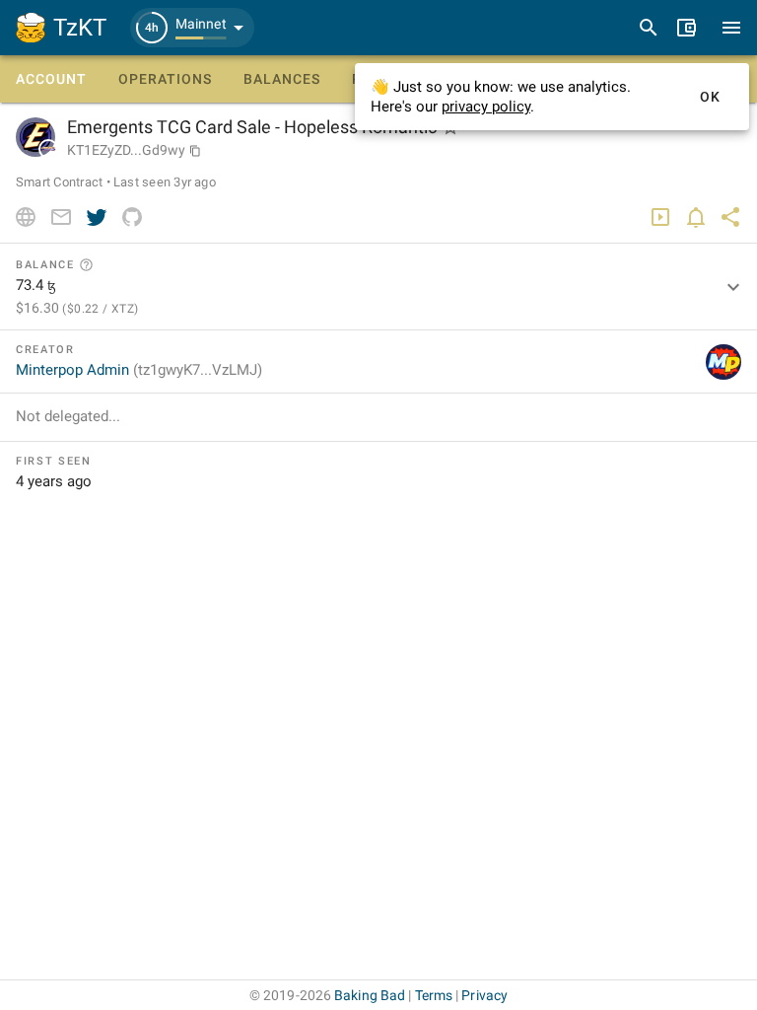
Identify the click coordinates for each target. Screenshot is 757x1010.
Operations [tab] (165, 79)
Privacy (484, 995)
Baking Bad (369, 995)
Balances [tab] (281, 79)
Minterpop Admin (139, 370)
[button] (192, 27)
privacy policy (486, 106)
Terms (434, 995)
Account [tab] (51, 79)
